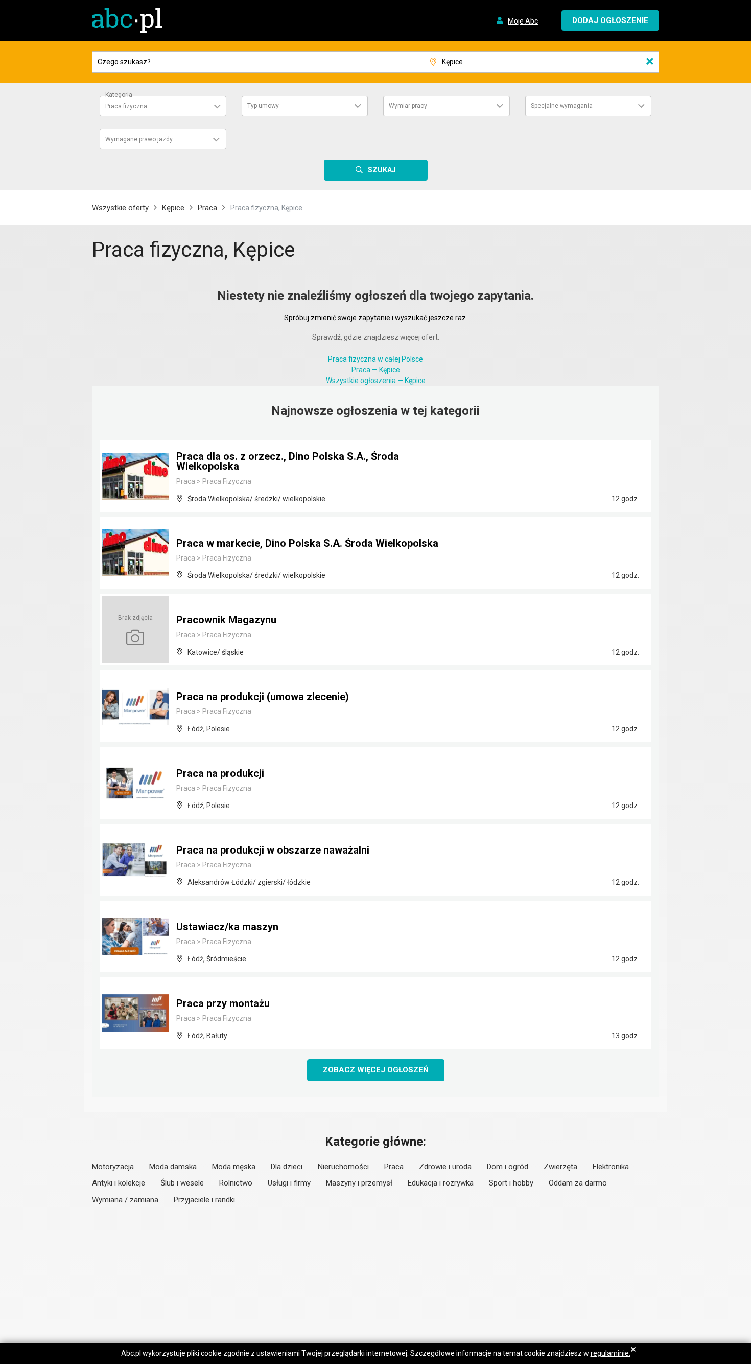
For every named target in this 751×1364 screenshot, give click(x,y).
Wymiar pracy (408, 105)
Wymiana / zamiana (125, 1199)
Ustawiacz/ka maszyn (227, 927)
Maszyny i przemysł (359, 1183)
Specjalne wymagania (562, 105)
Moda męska (233, 1166)
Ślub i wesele (182, 1183)
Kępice (173, 207)
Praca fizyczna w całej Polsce (375, 359)
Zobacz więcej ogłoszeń (376, 1070)
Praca (207, 207)
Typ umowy (263, 105)
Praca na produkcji (220, 773)
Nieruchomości (343, 1166)
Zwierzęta (560, 1166)
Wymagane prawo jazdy (139, 139)
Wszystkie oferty (120, 207)
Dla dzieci (286, 1166)
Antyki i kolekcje (118, 1183)
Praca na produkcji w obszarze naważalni (272, 850)
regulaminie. (610, 1353)
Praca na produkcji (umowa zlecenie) (262, 696)
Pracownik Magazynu (226, 620)
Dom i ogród (507, 1166)
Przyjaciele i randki (204, 1199)
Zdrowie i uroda (445, 1166)
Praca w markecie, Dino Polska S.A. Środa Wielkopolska (307, 543)
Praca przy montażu (223, 1003)
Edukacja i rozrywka (441, 1183)
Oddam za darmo (578, 1183)
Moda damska (173, 1166)
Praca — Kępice (375, 370)
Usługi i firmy (289, 1183)
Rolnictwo (235, 1183)
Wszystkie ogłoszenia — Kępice (376, 380)
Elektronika (611, 1166)
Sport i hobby (511, 1183)
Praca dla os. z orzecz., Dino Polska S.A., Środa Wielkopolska (287, 461)
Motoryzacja (113, 1166)
